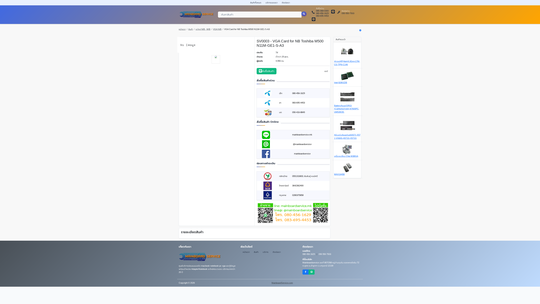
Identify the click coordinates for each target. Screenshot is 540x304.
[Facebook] (305, 272)
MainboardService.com (282, 283)
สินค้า (190, 29)
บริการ (265, 252)
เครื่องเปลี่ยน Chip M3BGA (346, 156)
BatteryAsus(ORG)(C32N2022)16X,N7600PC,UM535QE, (346, 108)
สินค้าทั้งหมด (255, 2)
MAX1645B (339, 174)
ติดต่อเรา (286, 2)
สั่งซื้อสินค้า (268, 71)
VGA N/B (217, 29)
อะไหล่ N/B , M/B (203, 29)
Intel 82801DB (340, 82)
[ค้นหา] (304, 14)
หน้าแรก (182, 29)
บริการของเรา (272, 2)
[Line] (312, 272)
